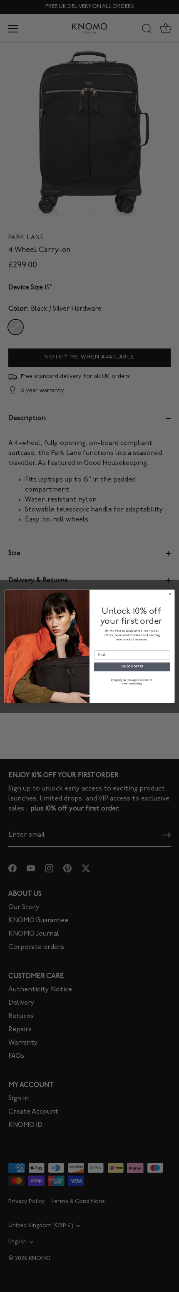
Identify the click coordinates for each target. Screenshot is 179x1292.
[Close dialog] (170, 593)
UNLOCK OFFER (132, 666)
